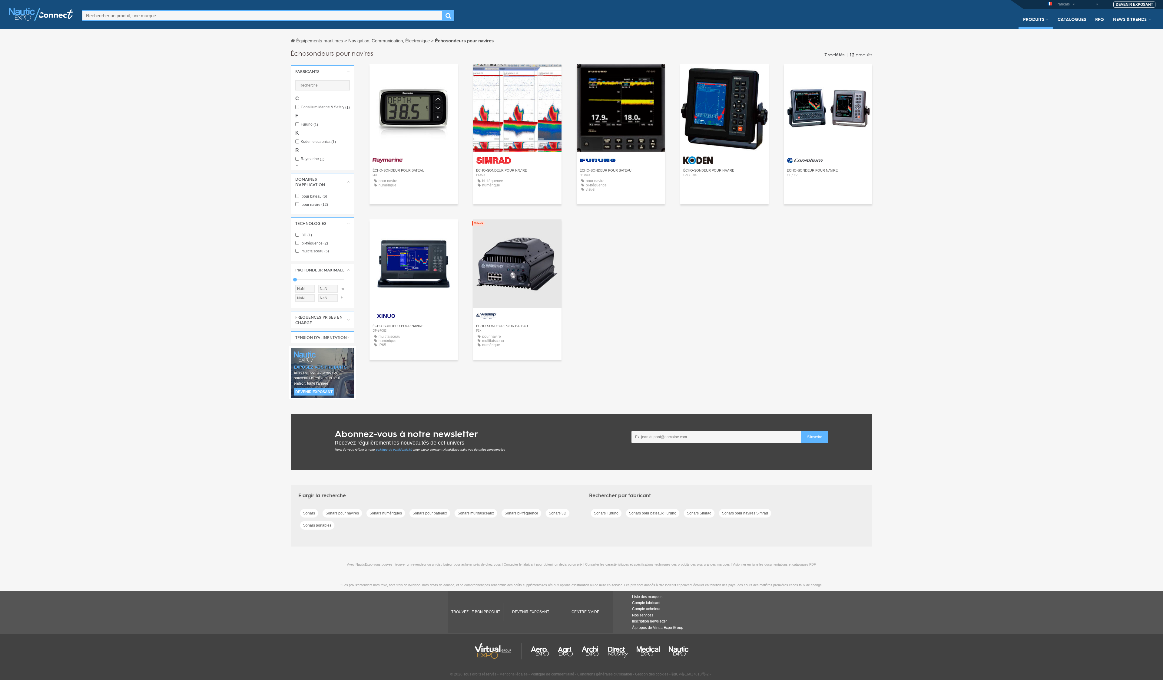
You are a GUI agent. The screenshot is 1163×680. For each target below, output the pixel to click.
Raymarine (312, 159)
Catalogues (1072, 19)
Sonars (309, 513)
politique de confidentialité (394, 449)
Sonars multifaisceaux (476, 513)
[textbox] (262, 15)
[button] (322, 71)
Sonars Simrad (699, 513)
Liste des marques (647, 597)
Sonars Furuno (606, 513)
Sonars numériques (385, 513)
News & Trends (1130, 19)
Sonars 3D (557, 513)
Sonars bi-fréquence (521, 513)
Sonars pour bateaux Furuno (652, 513)
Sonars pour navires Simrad (745, 513)
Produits (1033, 19)
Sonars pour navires (342, 513)
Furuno (309, 124)
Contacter (414, 74)
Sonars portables (317, 525)
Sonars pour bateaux (430, 513)
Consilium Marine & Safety (325, 107)
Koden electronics (318, 142)
